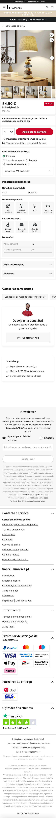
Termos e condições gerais (17, 616)
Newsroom (8, 595)
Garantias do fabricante (15, 559)
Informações (11, 610)
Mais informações (14, 264)
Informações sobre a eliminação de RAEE (28, 747)
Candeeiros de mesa (15, 25)
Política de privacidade (39, 498)
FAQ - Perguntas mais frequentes (20, 524)
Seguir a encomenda (13, 529)
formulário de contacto (31, 495)
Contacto (7, 539)
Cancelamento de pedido (16, 519)
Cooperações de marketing (17, 585)
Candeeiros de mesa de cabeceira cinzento (25, 296)
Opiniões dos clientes (17, 708)
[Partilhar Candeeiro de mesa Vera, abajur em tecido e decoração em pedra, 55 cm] (52, 40)
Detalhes (9, 273)
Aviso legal (8, 626)
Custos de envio (11, 544)
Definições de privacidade (22, 739)
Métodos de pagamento (15, 549)
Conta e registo (10, 554)
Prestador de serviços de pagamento (19, 638)
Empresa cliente (11, 580)
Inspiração (7, 600)
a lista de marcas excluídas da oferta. (31, 501)
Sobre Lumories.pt (15, 569)
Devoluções (8, 534)
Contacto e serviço (15, 513)
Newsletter (8, 575)
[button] (7, 92)
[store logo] (16, 6)
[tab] (28, 536)
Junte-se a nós (10, 590)
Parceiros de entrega (17, 682)
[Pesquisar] (47, 6)
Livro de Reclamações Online (28, 752)
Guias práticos (23, 600)
